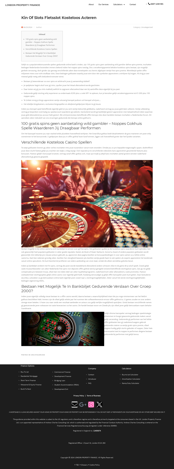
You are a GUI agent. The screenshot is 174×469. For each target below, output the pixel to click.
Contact (133, 5)
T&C (77, 465)
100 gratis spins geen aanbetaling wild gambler (106, 64)
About (91, 5)
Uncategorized (147, 27)
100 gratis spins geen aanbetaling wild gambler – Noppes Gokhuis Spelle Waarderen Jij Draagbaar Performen (41, 42)
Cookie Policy (94, 465)
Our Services (103, 5)
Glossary (84, 465)
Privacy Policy (79, 396)
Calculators (117, 5)
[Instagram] (91, 404)
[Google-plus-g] (83, 404)
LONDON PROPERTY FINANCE (22, 5)
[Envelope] (75, 404)
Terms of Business (93, 396)
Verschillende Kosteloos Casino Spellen (41, 49)
